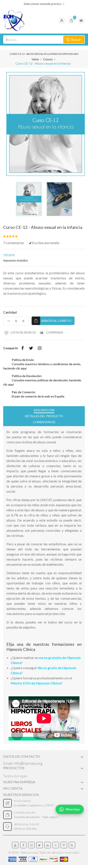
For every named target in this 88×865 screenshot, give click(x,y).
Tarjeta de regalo (15, 776)
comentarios (13, 243)
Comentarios (44, 422)
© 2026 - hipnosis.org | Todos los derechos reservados (44, 852)
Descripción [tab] (44, 410)
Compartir (22, 348)
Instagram (39, 348)
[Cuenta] (62, 20)
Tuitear (31, 348)
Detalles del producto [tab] (44, 416)
